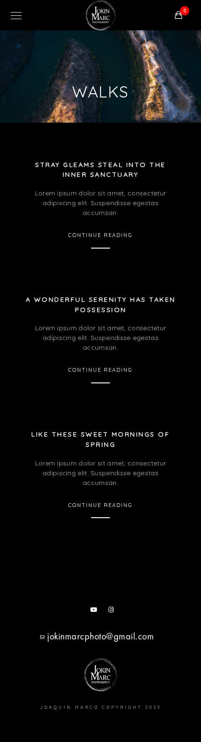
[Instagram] (113, 611)
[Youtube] (95, 611)
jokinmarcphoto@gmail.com (100, 636)
